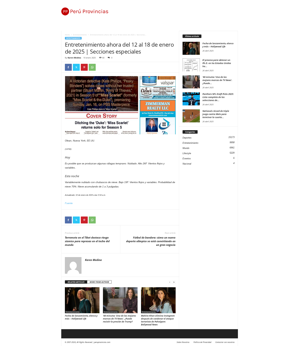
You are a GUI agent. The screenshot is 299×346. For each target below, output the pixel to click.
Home (67, 34)
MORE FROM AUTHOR (99, 282)
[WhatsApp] (92, 67)
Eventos (187, 158)
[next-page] (174, 282)
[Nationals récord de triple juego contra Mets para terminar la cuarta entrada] (191, 115)
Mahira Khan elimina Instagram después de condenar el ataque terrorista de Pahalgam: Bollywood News (158, 320)
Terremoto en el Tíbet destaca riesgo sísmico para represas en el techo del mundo (87, 241)
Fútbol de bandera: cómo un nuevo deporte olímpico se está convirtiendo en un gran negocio (150, 241)
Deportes (187, 137)
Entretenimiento (80, 34)
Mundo (186, 148)
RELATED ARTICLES (76, 282)
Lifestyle (187, 153)
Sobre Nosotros (183, 342)
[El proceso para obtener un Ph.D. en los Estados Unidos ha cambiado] (191, 64)
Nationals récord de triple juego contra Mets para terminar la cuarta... (215, 114)
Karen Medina (74, 57)
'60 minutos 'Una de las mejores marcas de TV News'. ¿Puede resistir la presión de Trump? (119, 318)
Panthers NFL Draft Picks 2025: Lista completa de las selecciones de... (218, 97)
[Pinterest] (84, 67)
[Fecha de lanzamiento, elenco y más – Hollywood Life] (82, 300)
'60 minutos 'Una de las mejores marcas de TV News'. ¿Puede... (217, 80)
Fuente (69, 203)
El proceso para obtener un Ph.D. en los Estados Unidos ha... (216, 63)
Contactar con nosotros (225, 342)
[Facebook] (68, 67)
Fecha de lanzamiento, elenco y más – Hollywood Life (81, 317)
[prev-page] (169, 282)
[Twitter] (76, 67)
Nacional (187, 163)
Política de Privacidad (202, 342)
